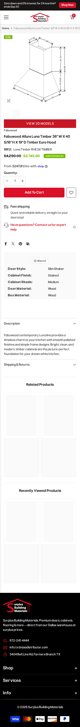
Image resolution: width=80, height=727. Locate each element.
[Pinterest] (20, 243)
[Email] (28, 243)
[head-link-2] (40, 17)
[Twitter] (13, 243)
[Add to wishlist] (71, 192)
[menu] (6, 17)
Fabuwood (10, 130)
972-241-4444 (19, 640)
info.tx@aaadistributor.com (29, 647)
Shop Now (67, 5)
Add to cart (34, 192)
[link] (21, 442)
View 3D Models (40, 123)
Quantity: (10, 173)
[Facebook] (5, 243)
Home (5, 28)
